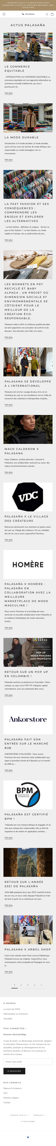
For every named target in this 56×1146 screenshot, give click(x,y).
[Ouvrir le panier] (52, 14)
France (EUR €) (18, 1115)
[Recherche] (47, 14)
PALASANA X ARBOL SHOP (28, 949)
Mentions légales (11, 1097)
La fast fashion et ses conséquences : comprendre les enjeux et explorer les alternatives (27, 212)
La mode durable (22, 137)
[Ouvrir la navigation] (4, 14)
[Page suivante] (41, 985)
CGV (5, 1093)
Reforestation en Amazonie (15, 1014)
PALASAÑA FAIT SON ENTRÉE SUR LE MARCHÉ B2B (27, 744)
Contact (6, 1102)
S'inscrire (14, 1071)
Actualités (7, 1018)
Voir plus (9, 93)
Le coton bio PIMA (11, 1009)
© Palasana (28, 1121)
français (38, 1115)
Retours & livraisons (12, 1088)
